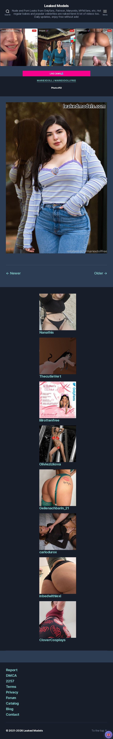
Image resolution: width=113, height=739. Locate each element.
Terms (11, 687)
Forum (11, 698)
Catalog (12, 703)
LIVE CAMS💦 (56, 73)
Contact (12, 714)
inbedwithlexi (50, 596)
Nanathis (46, 332)
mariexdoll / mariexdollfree (56, 80)
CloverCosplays (52, 640)
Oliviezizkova (50, 464)
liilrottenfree (49, 420)
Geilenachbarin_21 (54, 508)
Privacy (12, 692)
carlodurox (48, 552)
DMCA (11, 675)
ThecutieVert (50, 376)
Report (11, 670)
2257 (10, 681)
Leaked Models (56, 6)
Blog (9, 709)
